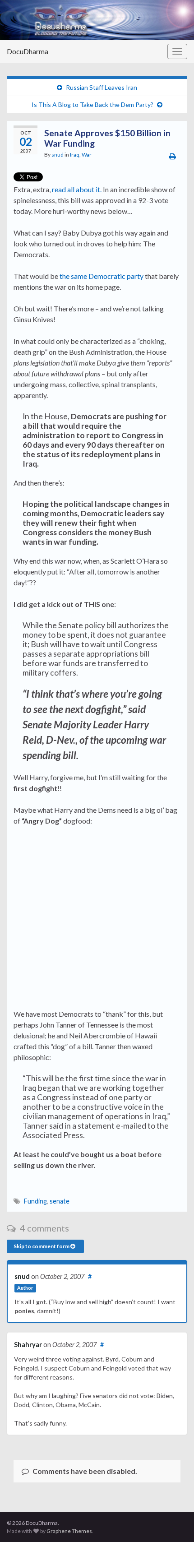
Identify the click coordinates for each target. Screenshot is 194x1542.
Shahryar (28, 1344)
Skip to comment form (42, 1246)
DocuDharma (27, 51)
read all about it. (77, 189)
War (87, 154)
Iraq (74, 154)
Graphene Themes (69, 1531)
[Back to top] (173, 1521)
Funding (35, 1201)
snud (57, 154)
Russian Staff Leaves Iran (101, 87)
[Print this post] (172, 156)
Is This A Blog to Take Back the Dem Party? (92, 104)
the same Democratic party (101, 276)
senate (59, 1201)
